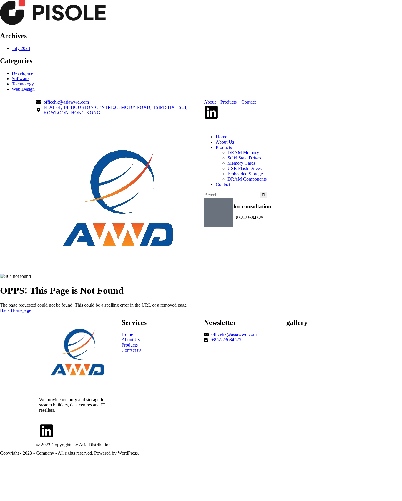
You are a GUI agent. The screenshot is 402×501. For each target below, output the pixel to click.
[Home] (118, 265)
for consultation (252, 206)
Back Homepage (15, 310)
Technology (23, 83)
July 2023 (21, 48)
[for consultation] (218, 212)
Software (20, 78)
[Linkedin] (211, 112)
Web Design (23, 89)
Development (24, 73)
